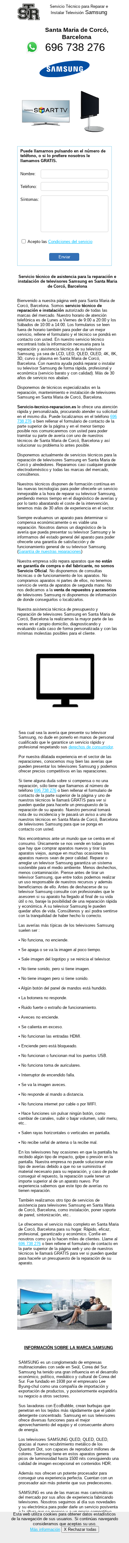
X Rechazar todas (80, 1529)
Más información (45, 1529)
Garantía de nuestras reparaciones (49, 551)
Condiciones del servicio (70, 241)
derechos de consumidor (91, 747)
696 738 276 (75, 47)
